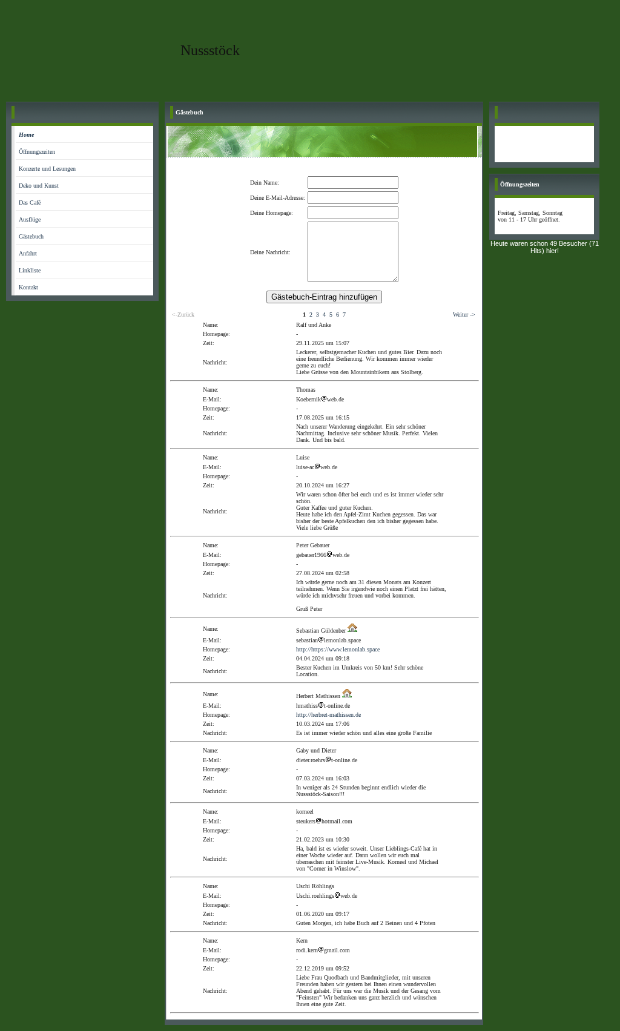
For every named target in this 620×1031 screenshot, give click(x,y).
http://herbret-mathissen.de (328, 714)
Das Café (30, 202)
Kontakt (28, 287)
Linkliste (30, 270)
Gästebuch (31, 236)
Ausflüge (30, 219)
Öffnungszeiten (37, 151)
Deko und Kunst (39, 185)
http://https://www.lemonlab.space (338, 649)
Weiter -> (464, 314)
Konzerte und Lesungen (47, 168)
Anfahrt (28, 253)
